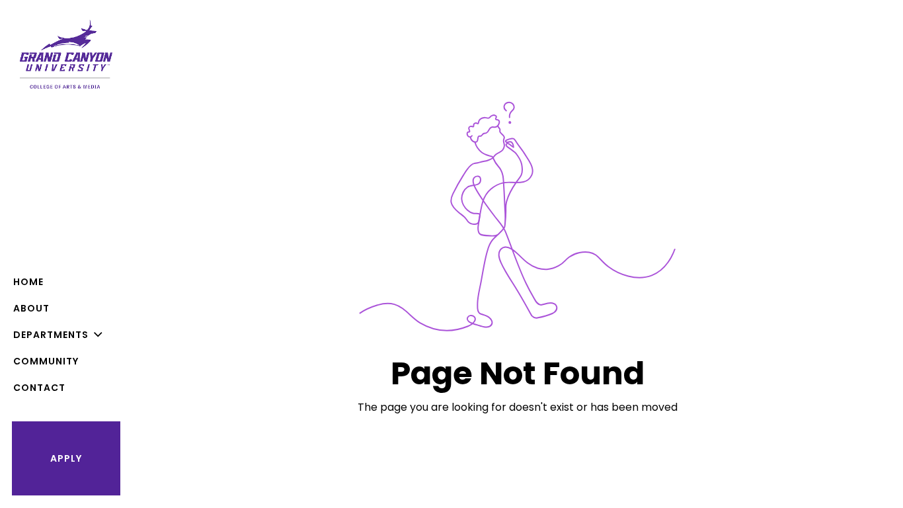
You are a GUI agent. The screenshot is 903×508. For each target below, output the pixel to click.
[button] (66, 334)
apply (66, 458)
